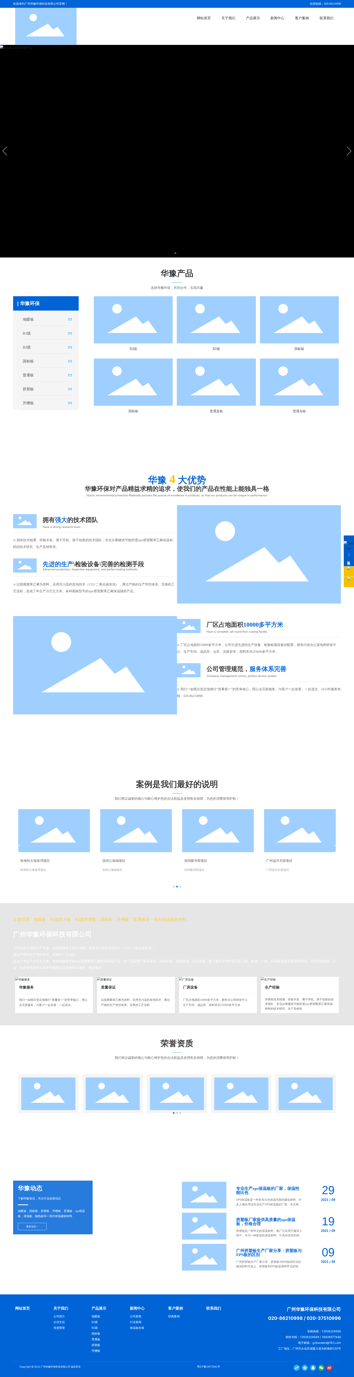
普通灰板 (299, 411)
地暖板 (28, 319)
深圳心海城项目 (113, 860)
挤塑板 (28, 389)
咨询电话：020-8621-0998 (244, 755)
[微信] (321, 1368)
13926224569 (331, 1331)
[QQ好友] (313, 1368)
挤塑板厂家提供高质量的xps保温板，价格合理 (265, 1221)
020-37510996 (324, 1318)
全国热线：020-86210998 (325, 3)
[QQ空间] (305, 1368)
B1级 (27, 333)
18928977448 (331, 1337)
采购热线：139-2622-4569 (244, 454)
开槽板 (28, 403)
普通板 (28, 375)
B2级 (27, 347)
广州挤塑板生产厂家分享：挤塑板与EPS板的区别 (269, 1252)
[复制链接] (297, 1368)
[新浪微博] (329, 1368)
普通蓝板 (216, 411)
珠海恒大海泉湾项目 (35, 860)
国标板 (28, 361)
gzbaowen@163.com (326, 1342)
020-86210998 (193, 696)
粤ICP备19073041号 (208, 1366)
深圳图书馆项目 (195, 860)
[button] (175, 253)
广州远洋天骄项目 (279, 860)
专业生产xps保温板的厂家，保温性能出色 (268, 1190)
